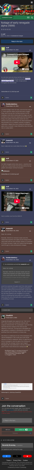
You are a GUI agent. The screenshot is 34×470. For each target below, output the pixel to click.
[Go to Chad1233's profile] (3, 316)
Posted (12, 49)
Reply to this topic (17, 41)
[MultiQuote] (2, 97)
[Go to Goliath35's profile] (3, 141)
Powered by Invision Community (17, 467)
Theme (8, 460)
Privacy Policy (17, 460)
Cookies (25, 460)
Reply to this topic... (10, 420)
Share (8, 429)
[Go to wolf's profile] (3, 49)
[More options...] (30, 50)
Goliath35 (23, 264)
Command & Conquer (17, 35)
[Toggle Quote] (4, 264)
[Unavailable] (5, 170)
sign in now (10, 410)
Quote (7, 97)
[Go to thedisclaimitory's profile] (3, 105)
